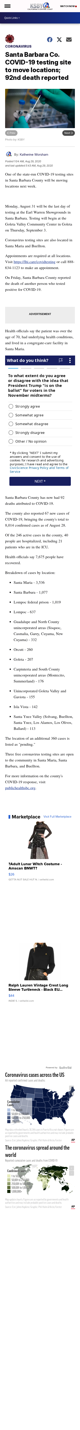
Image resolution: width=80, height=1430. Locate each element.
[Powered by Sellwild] (65, 1067)
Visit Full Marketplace (57, 816)
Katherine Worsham (34, 154)
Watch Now (67, 6)
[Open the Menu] (7, 6)
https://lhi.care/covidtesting (34, 261)
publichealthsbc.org (20, 787)
